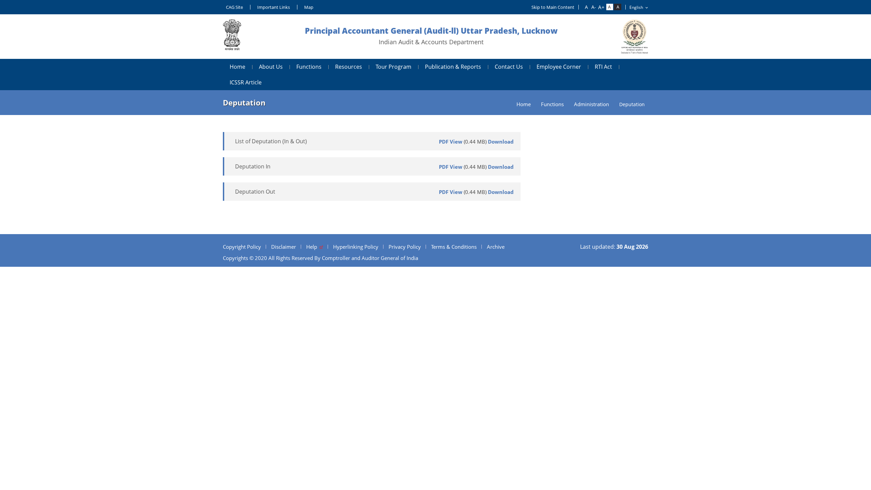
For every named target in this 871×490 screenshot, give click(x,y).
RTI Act (603, 66)
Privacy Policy (405, 246)
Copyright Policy (242, 246)
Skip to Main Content (552, 7)
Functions (309, 66)
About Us (271, 66)
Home (237, 66)
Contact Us (509, 66)
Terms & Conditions (454, 246)
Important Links (273, 7)
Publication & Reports (453, 66)
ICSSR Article (246, 82)
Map (308, 7)
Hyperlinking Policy (355, 246)
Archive (496, 246)
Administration (591, 104)
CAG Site (234, 7)
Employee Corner (559, 66)
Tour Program (393, 66)
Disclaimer (283, 246)
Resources (348, 66)
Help (313, 246)
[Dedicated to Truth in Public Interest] (232, 36)
